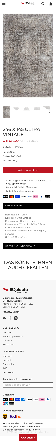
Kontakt (7, 360)
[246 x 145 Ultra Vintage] (28, 55)
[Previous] (20, 102)
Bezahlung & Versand (13, 336)
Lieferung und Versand (20, 246)
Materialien (8, 344)
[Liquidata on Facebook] (10, 319)
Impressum (8, 372)
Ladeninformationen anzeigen (20, 191)
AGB (5, 368)
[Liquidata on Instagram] (16, 319)
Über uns (7, 356)
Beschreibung (14, 205)
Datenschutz (9, 364)
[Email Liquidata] (5, 319)
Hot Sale (7, 332)
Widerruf (7, 340)
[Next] (36, 102)
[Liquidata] (28, 4)
